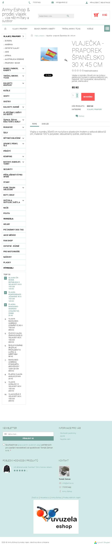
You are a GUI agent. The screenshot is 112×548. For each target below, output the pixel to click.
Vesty (6, 96)
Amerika (9, 44)
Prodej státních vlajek (71, 498)
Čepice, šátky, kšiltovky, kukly (11, 121)
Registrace (105, 3)
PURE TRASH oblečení (9, 188)
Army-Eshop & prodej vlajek (16, 15)
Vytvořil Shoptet (103, 542)
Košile (90, 29)
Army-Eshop (56, 498)
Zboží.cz (35, 498)
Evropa (8, 41)
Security (8, 169)
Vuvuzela (8, 219)
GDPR (62, 436)
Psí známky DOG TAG (13, 230)
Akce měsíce (9, 235)
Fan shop (8, 241)
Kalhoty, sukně (11, 107)
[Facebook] (3, 2)
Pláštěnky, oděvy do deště (12, 113)
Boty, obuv (8, 195)
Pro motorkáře (11, 251)
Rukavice (8, 127)
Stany (6, 182)
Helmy (6, 224)
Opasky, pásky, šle (10, 144)
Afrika (8, 56)
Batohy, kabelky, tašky (12, 163)
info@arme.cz (68, 483)
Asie (7, 52)
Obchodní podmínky (68, 433)
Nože (5, 208)
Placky (7, 262)
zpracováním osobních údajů (29, 445)
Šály (5, 133)
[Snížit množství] (77, 96)
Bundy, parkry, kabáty (44, 29)
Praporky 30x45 (12, 63)
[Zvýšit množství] (77, 94)
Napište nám (65, 439)
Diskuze (45, 124)
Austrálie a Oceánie (14, 59)
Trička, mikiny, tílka (71, 29)
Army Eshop (67, 491)
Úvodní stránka (5, 28)
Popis (34, 124)
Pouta (6, 213)
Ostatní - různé (11, 246)
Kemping (7, 156)
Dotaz (81, 116)
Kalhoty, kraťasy (8, 84)
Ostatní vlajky (12, 48)
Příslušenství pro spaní (12, 176)
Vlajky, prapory (20, 29)
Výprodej (8, 268)
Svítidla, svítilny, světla (11, 201)
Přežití (7, 151)
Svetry (7, 101)
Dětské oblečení (11, 138)
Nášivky (7, 257)
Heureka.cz (44, 498)
